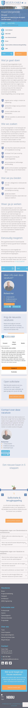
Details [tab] (23, 343)
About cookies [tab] (14, 343)
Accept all (14, 368)
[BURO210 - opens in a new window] (20, 336)
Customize (14, 372)
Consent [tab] (5, 343)
